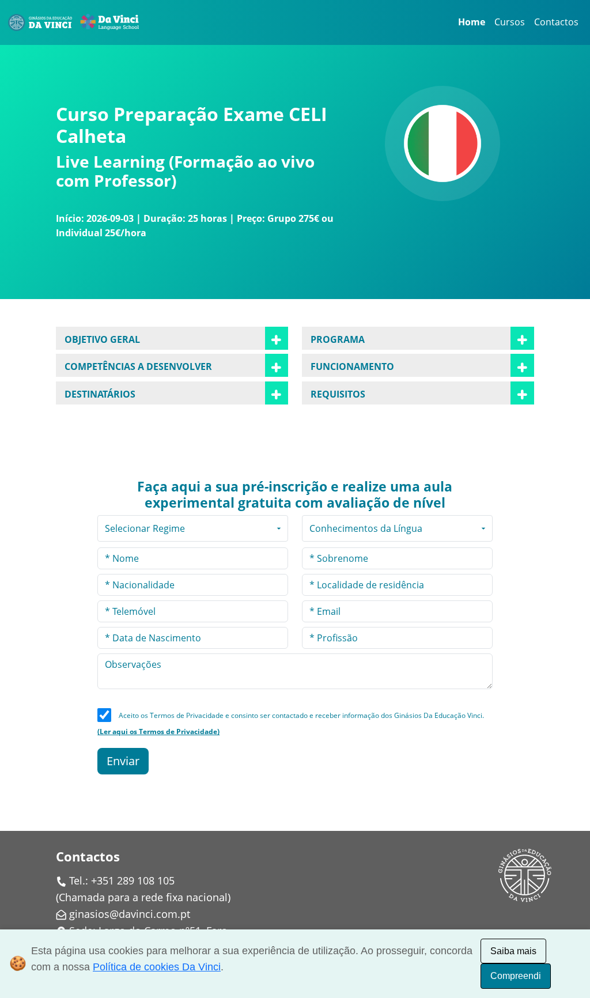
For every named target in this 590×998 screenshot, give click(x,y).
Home (471, 22)
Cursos (509, 22)
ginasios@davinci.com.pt (129, 914)
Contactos (556, 22)
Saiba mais (513, 951)
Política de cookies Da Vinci (157, 967)
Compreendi (515, 976)
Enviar (123, 761)
